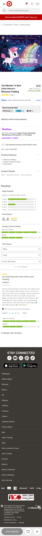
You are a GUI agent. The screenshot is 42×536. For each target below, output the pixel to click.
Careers (4, 416)
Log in (15, 138)
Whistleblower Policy (10, 520)
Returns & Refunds (8, 469)
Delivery (5, 464)
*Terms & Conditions (10, 522)
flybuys (4, 390)
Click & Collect (7, 453)
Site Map (21, 522)
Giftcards (5, 384)
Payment (5, 459)
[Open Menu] (4, 4)
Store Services (7, 480)
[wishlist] (32, 4)
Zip (3, 395)
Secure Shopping (8, 475)
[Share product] (37, 531)
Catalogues (6, 374)
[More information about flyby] (29, 100)
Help (3, 432)
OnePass (5, 406)
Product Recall (7, 427)
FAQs (3, 443)
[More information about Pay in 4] (23, 111)
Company (5, 411)
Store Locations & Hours (10, 448)
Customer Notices (8, 421)
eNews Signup (7, 379)
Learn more (6, 138)
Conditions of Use (9, 517)
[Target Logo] (9, 4)
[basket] (37, 4)
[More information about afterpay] (12, 111)
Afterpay (5, 400)
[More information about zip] (32, 111)
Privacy (19, 517)
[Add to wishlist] (28, 531)
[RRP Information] (40, 89)
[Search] (4, 10)
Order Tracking (7, 437)
